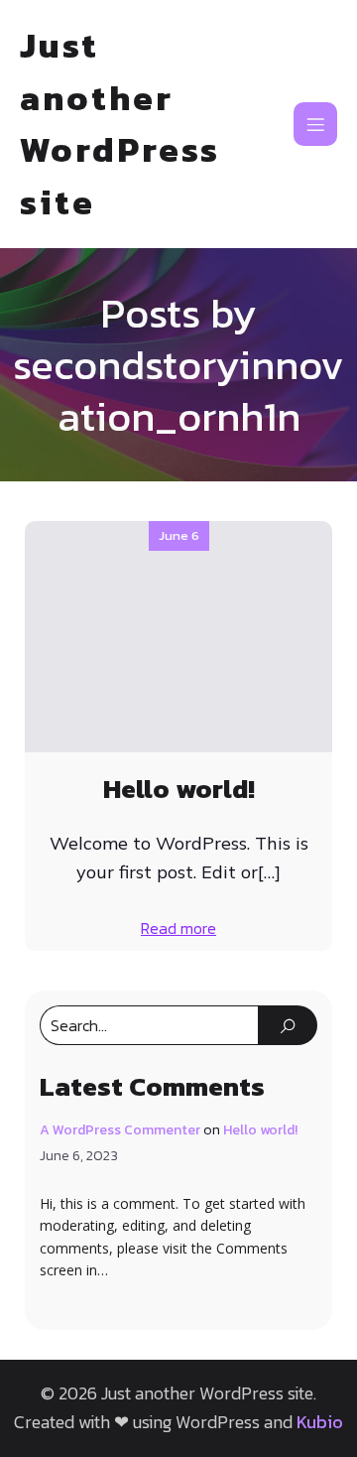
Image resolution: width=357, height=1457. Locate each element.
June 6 (179, 535)
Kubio (320, 1421)
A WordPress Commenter (120, 1130)
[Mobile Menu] (315, 124)
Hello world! (260, 1130)
